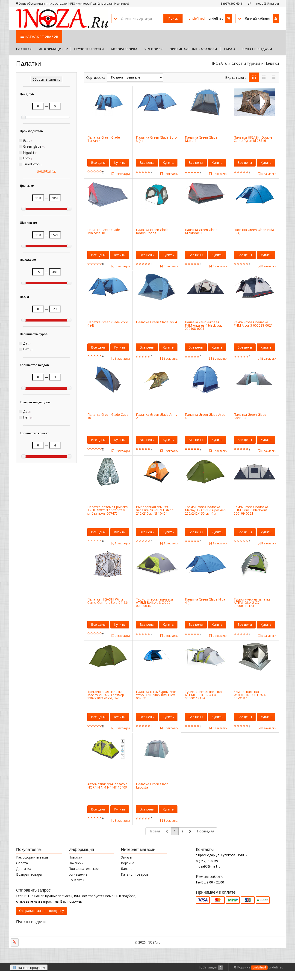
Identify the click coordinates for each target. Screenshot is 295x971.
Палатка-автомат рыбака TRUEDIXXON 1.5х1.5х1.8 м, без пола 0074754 (107, 510)
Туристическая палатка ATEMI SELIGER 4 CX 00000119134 (203, 694)
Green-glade (32, 146)
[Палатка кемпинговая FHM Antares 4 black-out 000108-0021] (205, 286)
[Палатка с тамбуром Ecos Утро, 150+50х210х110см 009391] (156, 656)
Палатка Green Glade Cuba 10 (107, 416)
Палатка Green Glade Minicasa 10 (103, 231)
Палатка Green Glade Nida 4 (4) (205, 601)
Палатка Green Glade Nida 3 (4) (254, 231)
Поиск (173, 18)
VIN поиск (154, 49)
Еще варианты (46, 170)
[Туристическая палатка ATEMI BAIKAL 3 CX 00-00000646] (156, 563)
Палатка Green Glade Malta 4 (201, 139)
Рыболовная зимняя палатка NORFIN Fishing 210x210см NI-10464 (154, 510)
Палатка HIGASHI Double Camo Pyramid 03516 (253, 139)
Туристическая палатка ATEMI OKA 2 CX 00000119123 (252, 602)
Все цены (98, 162)
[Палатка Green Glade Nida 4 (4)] (205, 563)
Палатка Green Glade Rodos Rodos (152, 231)
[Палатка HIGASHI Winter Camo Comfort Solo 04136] (108, 563)
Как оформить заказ (32, 857)
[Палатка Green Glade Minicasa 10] (108, 194)
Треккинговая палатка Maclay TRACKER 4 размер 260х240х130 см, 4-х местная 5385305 (205, 512)
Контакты (76, 880)
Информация (51, 49)
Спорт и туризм (246, 63)
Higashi (28, 152)
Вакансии (76, 863)
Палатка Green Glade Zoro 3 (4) (156, 139)
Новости (75, 857)
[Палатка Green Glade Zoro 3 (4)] (156, 102)
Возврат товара (29, 874)
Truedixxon (31, 164)
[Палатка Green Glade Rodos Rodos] (156, 194)
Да (25, 343)
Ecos (26, 140)
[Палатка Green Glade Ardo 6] (205, 379)
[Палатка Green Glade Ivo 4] (156, 286)
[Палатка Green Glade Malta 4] (205, 102)
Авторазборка (124, 49)
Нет (26, 349)
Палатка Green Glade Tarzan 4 (103, 139)
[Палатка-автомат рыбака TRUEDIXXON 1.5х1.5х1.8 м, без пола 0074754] (108, 471)
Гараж (230, 49)
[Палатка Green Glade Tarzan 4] (108, 102)
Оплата (22, 863)
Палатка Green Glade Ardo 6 (205, 416)
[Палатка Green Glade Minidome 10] (205, 194)
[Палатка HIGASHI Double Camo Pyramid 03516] (254, 102)
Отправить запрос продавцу (41, 910)
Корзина (127, 863)
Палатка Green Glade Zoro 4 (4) (107, 324)
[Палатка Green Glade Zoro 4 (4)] (108, 286)
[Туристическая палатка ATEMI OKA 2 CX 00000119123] (254, 563)
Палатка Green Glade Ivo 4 (156, 322)
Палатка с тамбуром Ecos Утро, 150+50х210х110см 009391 (156, 694)
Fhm (26, 158)
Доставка (23, 868)
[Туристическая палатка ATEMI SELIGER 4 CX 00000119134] (205, 656)
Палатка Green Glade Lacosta (152, 785)
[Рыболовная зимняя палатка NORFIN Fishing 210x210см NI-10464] (156, 471)
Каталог (41, 36)
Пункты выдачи (257, 49)
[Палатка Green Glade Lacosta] (156, 748)
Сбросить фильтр (46, 79)
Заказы (126, 857)
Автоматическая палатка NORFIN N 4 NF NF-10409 (107, 785)
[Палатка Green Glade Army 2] (156, 379)
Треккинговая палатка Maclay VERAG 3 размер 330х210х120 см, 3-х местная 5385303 (105, 696)
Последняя (205, 831)
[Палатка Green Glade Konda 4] (254, 379)
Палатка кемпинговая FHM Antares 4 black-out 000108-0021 (203, 325)
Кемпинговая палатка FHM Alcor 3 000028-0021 (253, 324)
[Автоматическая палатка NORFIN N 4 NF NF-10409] (108, 748)
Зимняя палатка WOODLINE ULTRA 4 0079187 (250, 694)
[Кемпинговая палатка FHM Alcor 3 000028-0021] (254, 286)
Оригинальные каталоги (193, 49)
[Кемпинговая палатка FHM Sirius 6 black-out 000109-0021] (254, 471)
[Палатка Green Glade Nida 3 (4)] (254, 194)
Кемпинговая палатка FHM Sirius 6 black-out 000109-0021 (251, 510)
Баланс (126, 868)
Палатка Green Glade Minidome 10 (201, 231)
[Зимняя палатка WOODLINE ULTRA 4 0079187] (254, 656)
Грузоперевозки (89, 49)
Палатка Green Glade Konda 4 (250, 416)
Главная (24, 49)
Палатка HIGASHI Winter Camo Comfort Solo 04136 (107, 601)
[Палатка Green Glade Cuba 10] (108, 379)
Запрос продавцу (31, 967)
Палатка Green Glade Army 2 (156, 416)
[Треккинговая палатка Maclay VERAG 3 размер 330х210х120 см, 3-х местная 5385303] (108, 656)
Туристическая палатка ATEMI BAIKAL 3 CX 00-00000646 (154, 602)
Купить (119, 162)
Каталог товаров (134, 874)
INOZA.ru (219, 63)
